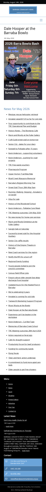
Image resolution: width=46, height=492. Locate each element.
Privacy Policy (27, 486)
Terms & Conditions (36, 486)
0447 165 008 (15, 468)
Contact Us (12, 411)
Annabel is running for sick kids (21, 296)
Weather (11, 396)
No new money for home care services (24, 217)
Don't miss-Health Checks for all (15, 420)
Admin (12, 490)
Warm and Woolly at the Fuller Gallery (24, 135)
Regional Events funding (18, 261)
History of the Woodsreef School (22, 203)
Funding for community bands (20, 349)
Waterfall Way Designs (27, 490)
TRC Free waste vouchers (18, 165)
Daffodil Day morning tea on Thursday (17, 431)
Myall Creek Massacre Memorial (21, 178)
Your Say (11, 407)
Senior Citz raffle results (18, 240)
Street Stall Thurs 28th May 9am (21, 187)
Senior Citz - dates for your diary (22, 144)
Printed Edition (13, 399)
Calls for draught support (19, 340)
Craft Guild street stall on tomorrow (23, 139)
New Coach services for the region (22, 252)
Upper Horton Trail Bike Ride (20, 174)
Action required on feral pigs (20, 335)
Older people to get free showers (22, 369)
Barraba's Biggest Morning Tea (21, 183)
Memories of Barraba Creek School (23, 326)
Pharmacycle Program (17, 169)
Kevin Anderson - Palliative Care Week (24, 208)
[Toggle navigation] (41, 20)
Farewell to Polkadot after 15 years (23, 148)
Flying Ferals (13, 353)
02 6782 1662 (15, 474)
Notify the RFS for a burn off (20, 257)
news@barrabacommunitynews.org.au (24, 479)
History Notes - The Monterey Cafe (23, 130)
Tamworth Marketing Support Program (25, 301)
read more (9, 426)
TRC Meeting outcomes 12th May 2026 (24, 212)
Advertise (11, 403)
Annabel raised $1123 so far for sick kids (25, 119)
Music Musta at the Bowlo (19, 305)
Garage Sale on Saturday (18, 229)
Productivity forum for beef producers (24, 344)
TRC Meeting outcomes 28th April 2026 (24, 331)
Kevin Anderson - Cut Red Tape (21, 322)
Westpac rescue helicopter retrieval (23, 114)
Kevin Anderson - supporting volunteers (25, 153)
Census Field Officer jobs (18, 273)
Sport (10, 392)
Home (10, 384)
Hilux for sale (13, 199)
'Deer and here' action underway (22, 358)
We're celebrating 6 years (19, 292)
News (10, 388)
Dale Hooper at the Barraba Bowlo (23, 310)
